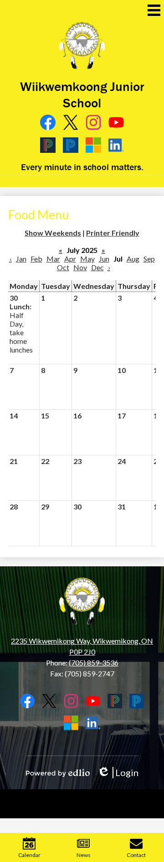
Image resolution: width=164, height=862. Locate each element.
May (87, 258)
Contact (136, 855)
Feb (36, 258)
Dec (97, 267)
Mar (53, 258)
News (84, 855)
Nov (80, 267)
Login (117, 772)
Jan (21, 258)
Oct (63, 267)
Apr (70, 258)
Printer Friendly (112, 232)
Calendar (29, 855)
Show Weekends (53, 232)
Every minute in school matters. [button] (82, 166)
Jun (104, 258)
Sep (149, 258)
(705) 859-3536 (93, 662)
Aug (133, 258)
